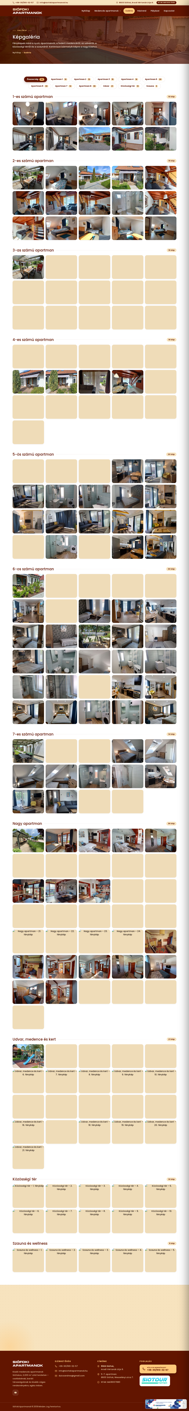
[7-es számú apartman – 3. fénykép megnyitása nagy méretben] (94, 751)
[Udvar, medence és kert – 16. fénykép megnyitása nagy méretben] (28, 1132)
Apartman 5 (153, 79)
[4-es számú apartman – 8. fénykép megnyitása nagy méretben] (94, 382)
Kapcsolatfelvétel (144, 1337)
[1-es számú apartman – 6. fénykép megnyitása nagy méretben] (28, 139)
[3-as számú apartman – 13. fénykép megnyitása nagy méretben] (94, 317)
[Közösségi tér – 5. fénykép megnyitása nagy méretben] (160, 1196)
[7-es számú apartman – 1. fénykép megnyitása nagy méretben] (28, 751)
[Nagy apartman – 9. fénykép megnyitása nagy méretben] (127, 865)
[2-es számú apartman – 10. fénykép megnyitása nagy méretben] (160, 203)
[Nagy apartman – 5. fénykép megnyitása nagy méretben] (160, 840)
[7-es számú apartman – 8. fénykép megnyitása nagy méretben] (94, 776)
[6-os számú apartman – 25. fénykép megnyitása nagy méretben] (160, 687)
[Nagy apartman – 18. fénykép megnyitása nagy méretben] (94, 916)
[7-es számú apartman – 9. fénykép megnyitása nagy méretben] (127, 776)
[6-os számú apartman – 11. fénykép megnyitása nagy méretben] (28, 636)
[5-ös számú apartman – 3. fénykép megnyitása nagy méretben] (94, 471)
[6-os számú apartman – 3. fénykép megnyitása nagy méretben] (94, 586)
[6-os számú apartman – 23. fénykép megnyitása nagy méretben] (94, 687)
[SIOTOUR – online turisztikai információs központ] (155, 1381)
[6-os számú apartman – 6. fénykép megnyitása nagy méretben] (28, 611)
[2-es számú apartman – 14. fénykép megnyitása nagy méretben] (127, 228)
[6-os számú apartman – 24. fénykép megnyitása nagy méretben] (127, 687)
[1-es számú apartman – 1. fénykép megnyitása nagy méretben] (28, 113)
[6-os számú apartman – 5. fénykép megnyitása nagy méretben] (160, 586)
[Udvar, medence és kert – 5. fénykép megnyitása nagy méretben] (160, 1056)
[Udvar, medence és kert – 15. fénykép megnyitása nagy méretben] (160, 1106)
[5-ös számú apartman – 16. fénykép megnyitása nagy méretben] (28, 547)
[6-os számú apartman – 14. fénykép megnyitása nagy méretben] (127, 636)
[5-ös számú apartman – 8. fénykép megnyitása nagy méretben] (94, 496)
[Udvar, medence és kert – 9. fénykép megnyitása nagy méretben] (127, 1081)
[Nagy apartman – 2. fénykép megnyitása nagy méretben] (61, 840)
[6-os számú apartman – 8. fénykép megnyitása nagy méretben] (94, 611)
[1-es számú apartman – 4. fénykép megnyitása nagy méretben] (127, 113)
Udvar (108, 86)
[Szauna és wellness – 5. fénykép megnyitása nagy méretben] (160, 1260)
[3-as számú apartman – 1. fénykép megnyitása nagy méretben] (28, 267)
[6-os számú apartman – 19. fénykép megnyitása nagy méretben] (127, 661)
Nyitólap (86, 10)
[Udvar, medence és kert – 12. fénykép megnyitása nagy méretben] (61, 1106)
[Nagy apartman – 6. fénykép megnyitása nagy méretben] (28, 865)
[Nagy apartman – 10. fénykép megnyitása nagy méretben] (160, 865)
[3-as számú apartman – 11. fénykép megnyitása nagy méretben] (28, 317)
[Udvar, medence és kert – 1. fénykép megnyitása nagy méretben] (28, 1056)
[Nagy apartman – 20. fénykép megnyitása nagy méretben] (160, 916)
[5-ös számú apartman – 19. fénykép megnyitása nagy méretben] (127, 547)
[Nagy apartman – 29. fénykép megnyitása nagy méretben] (127, 967)
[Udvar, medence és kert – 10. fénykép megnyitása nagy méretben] (160, 1081)
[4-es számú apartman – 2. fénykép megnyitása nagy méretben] (61, 356)
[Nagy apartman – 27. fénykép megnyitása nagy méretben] (61, 967)
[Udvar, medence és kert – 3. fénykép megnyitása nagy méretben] (94, 1056)
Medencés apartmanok (106, 10)
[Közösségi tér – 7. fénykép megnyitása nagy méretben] (61, 1221)
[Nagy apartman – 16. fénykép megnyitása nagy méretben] (28, 916)
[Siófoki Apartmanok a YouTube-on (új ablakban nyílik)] (15, 1392)
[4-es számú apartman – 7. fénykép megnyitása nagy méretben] (61, 382)
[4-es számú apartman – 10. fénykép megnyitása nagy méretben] (160, 382)
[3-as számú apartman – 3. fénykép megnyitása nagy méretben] (94, 267)
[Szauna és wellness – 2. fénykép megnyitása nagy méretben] (61, 1260)
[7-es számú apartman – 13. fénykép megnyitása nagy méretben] (94, 801)
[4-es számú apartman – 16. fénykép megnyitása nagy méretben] (28, 432)
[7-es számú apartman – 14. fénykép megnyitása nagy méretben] (127, 801)
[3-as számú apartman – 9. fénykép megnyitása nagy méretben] (127, 292)
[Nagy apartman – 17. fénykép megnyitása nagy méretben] (61, 916)
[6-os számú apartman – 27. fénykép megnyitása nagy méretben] (61, 712)
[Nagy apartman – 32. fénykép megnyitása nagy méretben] (61, 992)
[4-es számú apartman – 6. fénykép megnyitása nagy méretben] (28, 382)
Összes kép (35, 79)
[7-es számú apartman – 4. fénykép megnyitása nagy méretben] (127, 751)
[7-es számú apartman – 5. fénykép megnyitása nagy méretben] (160, 751)
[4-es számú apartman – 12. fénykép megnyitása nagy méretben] (61, 407)
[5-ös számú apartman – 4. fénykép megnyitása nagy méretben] (127, 471)
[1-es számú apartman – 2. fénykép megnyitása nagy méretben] (61, 113)
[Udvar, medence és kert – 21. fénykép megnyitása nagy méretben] (28, 1157)
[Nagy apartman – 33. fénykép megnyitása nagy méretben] (94, 992)
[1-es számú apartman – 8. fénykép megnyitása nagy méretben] (94, 139)
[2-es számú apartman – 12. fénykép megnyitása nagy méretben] (61, 228)
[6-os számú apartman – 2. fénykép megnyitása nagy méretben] (61, 586)
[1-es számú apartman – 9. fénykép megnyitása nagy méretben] (127, 139)
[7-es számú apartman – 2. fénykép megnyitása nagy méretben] (61, 751)
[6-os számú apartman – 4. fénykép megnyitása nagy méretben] (127, 586)
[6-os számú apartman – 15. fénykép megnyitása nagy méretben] (160, 636)
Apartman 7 (63, 86)
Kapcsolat (169, 10)
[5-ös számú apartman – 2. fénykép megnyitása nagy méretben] (61, 471)
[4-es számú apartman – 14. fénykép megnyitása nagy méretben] (127, 407)
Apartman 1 (58, 79)
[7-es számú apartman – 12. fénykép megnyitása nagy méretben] (61, 801)
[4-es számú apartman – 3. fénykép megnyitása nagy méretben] (94, 356)
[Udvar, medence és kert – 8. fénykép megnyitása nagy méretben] (94, 1081)
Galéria (129, 10)
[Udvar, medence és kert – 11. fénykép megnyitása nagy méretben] (28, 1106)
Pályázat (155, 10)
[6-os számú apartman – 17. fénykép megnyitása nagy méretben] (61, 661)
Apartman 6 (39, 86)
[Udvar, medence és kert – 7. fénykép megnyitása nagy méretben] (61, 1081)
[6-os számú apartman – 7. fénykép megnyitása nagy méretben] (61, 611)
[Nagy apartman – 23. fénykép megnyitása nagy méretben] (94, 941)
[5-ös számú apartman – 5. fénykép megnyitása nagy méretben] (160, 471)
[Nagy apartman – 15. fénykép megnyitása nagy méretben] (160, 891)
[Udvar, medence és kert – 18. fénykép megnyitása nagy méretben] (94, 1132)
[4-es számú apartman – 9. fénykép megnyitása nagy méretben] (127, 382)
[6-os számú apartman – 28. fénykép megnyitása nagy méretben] (94, 712)
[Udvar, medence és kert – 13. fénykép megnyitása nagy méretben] (94, 1106)
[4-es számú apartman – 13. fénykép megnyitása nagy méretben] (94, 407)
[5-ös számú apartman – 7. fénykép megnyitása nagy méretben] (61, 496)
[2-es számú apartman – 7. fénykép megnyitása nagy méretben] (61, 203)
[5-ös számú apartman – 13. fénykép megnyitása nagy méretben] (94, 521)
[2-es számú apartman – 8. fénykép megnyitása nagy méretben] (94, 203)
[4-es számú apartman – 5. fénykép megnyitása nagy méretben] (160, 356)
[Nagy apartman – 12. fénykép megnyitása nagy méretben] (61, 891)
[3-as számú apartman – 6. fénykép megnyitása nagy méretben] (28, 292)
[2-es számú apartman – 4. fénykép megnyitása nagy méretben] (127, 177)
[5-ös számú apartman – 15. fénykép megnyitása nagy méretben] (160, 521)
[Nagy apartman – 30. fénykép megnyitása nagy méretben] (160, 967)
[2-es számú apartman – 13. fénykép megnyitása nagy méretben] (94, 228)
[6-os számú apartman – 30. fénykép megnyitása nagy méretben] (160, 712)
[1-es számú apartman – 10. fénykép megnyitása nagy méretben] (160, 139)
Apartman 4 (129, 79)
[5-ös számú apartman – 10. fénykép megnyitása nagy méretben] (160, 496)
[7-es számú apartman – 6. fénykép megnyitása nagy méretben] (28, 776)
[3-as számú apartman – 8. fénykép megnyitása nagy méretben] (94, 292)
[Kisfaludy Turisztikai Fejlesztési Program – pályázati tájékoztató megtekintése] (166, 1404)
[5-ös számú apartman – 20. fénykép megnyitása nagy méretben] (160, 547)
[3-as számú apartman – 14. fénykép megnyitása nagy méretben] (127, 317)
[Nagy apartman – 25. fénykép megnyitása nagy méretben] (160, 941)
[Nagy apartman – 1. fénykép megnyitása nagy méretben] (28, 840)
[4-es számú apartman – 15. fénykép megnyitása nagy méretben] (160, 407)
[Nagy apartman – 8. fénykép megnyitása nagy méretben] (94, 865)
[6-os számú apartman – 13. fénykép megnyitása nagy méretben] (94, 636)
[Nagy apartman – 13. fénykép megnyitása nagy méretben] (94, 891)
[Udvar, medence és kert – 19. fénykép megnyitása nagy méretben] (127, 1132)
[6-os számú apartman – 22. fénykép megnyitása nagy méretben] (61, 687)
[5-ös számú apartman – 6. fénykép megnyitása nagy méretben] (28, 496)
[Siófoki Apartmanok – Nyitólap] (27, 11)
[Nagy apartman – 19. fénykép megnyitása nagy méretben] (127, 916)
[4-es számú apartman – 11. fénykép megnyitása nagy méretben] (28, 407)
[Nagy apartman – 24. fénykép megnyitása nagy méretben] (127, 941)
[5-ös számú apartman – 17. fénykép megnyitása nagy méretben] (61, 547)
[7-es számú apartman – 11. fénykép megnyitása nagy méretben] (28, 801)
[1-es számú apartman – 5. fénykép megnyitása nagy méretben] (160, 113)
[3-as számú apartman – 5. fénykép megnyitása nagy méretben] (160, 267)
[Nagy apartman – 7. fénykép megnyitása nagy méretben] (61, 865)
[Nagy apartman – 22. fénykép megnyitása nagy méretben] (61, 941)
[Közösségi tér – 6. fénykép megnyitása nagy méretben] (28, 1221)
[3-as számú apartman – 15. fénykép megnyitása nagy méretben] (160, 317)
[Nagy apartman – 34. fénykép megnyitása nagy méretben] (127, 992)
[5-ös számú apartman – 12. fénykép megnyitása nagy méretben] (61, 521)
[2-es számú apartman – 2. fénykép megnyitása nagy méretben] (61, 177)
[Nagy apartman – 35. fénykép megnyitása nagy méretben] (160, 992)
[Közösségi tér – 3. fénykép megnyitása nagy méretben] (94, 1196)
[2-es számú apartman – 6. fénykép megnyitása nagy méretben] (28, 203)
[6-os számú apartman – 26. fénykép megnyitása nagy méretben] (28, 712)
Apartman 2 (82, 79)
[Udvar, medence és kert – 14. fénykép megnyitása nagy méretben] (127, 1106)
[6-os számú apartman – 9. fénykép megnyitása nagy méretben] (127, 611)
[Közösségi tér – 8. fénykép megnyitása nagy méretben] (94, 1221)
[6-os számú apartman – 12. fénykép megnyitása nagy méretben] (61, 636)
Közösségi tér (130, 86)
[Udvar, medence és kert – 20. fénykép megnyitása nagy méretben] (160, 1132)
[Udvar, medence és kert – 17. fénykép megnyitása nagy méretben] (61, 1132)
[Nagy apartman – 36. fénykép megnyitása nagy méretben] (28, 1017)
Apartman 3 (105, 79)
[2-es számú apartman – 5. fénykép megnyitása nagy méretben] (160, 177)
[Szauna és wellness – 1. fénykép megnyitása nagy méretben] (28, 1260)
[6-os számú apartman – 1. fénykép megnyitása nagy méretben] (28, 586)
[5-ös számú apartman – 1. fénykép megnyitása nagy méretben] (28, 471)
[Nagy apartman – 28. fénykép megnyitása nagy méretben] (94, 967)
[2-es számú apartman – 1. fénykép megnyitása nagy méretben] (28, 177)
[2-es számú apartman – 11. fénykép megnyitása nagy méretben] (28, 228)
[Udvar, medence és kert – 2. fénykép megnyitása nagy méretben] (61, 1056)
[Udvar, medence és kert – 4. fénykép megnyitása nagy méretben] (127, 1056)
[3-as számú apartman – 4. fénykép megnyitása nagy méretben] (127, 267)
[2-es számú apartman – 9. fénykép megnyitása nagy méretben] (127, 203)
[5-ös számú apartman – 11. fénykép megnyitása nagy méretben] (28, 521)
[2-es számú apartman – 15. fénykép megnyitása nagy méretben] (160, 228)
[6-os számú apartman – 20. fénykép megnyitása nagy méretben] (160, 661)
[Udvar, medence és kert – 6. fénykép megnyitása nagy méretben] (28, 1081)
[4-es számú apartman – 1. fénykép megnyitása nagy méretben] (28, 356)
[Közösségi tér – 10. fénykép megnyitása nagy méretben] (160, 1221)
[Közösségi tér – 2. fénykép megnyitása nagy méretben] (61, 1196)
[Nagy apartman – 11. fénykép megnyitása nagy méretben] (28, 891)
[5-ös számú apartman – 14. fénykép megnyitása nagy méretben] (127, 521)
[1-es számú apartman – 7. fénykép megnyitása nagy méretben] (61, 139)
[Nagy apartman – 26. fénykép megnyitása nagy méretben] (28, 967)
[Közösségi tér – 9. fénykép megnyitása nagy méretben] (127, 1221)
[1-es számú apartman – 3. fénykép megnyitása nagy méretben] (94, 113)
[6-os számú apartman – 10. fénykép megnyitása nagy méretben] (160, 611)
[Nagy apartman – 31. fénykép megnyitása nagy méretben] (28, 992)
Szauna (151, 86)
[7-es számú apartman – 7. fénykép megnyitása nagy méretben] (61, 776)
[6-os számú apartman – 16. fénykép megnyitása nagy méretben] (28, 661)
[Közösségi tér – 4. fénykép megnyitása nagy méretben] (127, 1196)
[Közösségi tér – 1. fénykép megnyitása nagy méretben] (28, 1196)
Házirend (141, 10)
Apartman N (87, 86)
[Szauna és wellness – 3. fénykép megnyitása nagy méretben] (94, 1260)
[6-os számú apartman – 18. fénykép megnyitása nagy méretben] (94, 661)
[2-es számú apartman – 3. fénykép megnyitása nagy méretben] (94, 177)
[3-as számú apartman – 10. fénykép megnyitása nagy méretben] (160, 292)
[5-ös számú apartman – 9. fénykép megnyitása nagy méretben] (127, 496)
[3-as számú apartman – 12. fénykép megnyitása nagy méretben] (61, 317)
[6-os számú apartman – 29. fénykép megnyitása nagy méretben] (127, 712)
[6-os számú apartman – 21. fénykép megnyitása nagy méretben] (28, 687)
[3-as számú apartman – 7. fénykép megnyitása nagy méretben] (61, 292)
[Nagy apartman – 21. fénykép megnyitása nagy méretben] (28, 941)
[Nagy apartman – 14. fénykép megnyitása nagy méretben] (127, 891)
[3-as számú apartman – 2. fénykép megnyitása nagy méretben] (61, 267)
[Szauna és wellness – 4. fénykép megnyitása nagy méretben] (127, 1260)
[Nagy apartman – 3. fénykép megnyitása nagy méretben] (94, 840)
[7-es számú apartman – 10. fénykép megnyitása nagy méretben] (160, 776)
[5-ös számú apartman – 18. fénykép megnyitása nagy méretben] (94, 547)
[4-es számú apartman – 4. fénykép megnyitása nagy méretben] (127, 356)
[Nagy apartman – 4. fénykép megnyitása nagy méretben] (127, 840)
